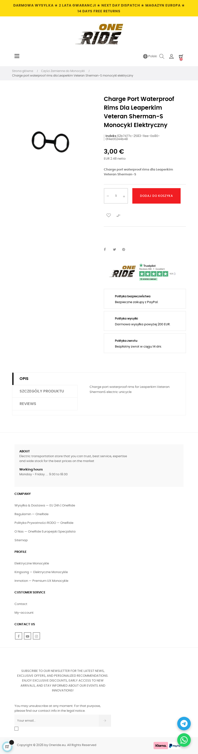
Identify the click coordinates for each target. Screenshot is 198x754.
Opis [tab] (24, 379)
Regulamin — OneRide (31, 514)
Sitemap (21, 540)
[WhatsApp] (184, 740)
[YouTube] (27, 636)
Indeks (111, 136)
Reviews (28, 404)
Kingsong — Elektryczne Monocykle (41, 572)
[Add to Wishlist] (108, 215)
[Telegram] (184, 723)
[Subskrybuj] (105, 721)
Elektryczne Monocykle (31, 563)
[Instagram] (36, 636)
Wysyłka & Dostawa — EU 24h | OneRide (44, 505)
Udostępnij (107, 249)
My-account (24, 612)
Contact (20, 604)
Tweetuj (116, 249)
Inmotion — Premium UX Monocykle (41, 581)
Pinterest (125, 249)
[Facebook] (18, 636)
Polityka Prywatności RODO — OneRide (43, 523)
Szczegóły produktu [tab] (42, 391)
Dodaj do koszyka (156, 195)
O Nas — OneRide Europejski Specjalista (45, 531)
